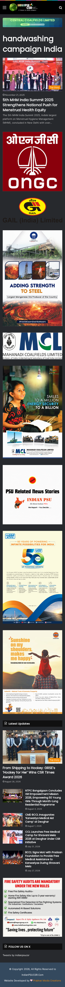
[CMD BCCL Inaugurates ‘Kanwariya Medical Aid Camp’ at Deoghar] (13, 820)
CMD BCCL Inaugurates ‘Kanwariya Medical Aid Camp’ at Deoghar (39, 818)
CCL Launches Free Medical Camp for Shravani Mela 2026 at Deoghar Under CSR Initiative (42, 837)
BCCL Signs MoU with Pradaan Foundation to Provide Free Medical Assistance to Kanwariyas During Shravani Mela (43, 859)
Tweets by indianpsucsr (16, 955)
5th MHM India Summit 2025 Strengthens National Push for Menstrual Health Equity (30, 104)
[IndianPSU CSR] (23, 7)
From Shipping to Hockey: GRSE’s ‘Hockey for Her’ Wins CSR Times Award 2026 (29, 772)
